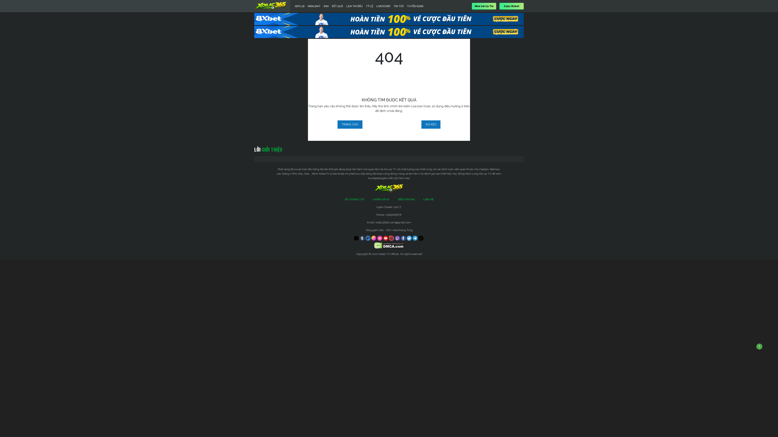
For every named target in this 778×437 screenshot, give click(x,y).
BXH (326, 6)
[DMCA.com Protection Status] (389, 245)
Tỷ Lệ (369, 6)
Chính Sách (381, 199)
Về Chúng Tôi (354, 199)
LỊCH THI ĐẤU (354, 6)
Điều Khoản (406, 199)
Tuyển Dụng (415, 6)
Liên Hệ (428, 199)
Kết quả (337, 6)
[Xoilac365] (270, 6)
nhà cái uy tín (484, 6)
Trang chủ (350, 124)
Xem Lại (300, 6)
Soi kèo (430, 124)
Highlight (314, 6)
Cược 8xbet (511, 6)
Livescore (383, 6)
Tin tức (399, 6)
